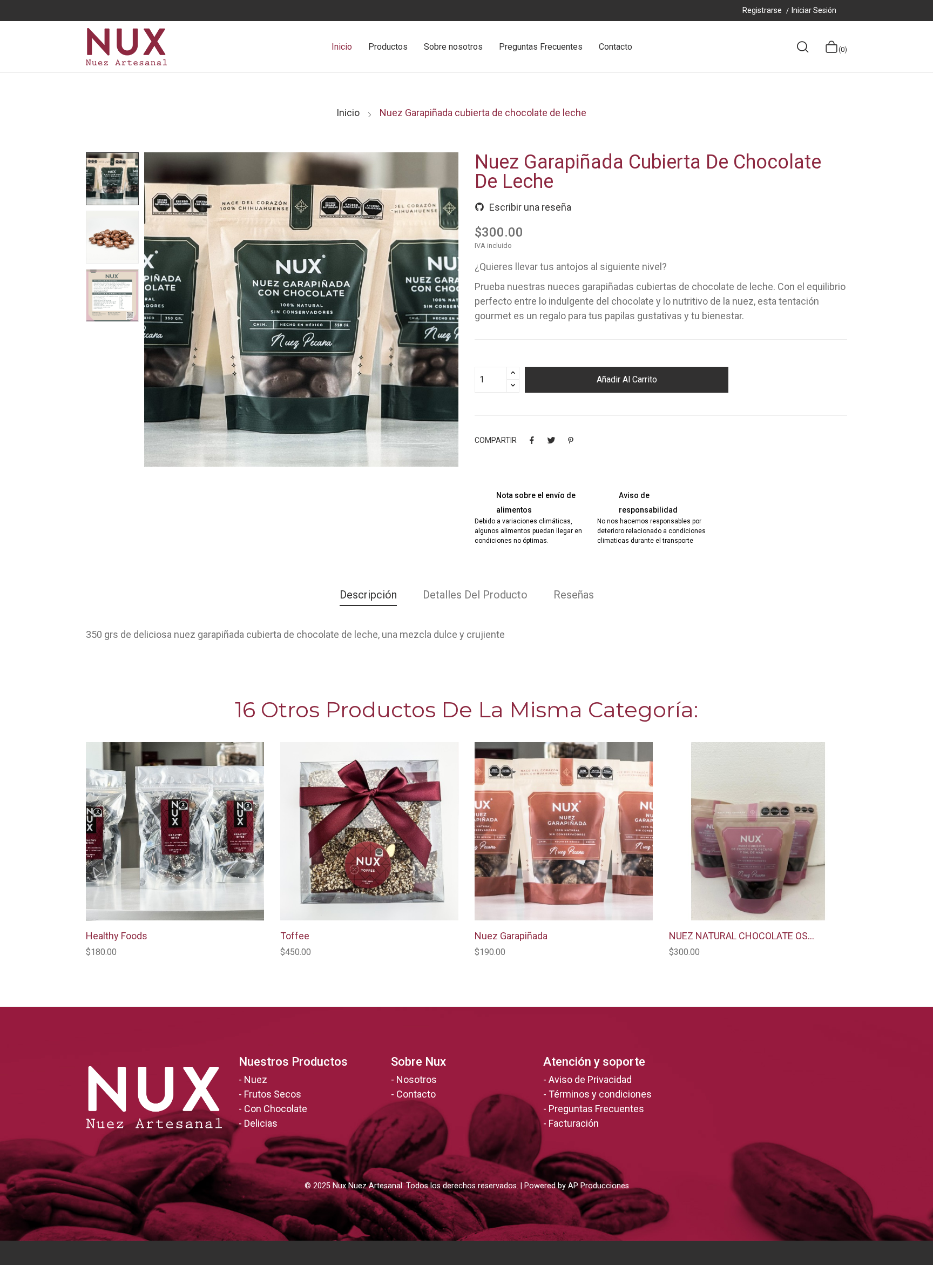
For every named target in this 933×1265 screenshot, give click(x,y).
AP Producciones (598, 1185)
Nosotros (416, 1079)
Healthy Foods (116, 936)
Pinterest (570, 440)
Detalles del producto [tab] (475, 594)
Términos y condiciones (600, 1094)
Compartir (532, 440)
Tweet (551, 440)
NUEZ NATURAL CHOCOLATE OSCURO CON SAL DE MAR (744, 936)
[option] (112, 178)
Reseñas (573, 594)
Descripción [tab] (368, 594)
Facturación (574, 1123)
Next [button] (420, 311)
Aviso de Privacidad (590, 1079)
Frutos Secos (272, 1094)
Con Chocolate (275, 1108)
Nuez (255, 1079)
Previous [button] (181, 311)
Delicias (261, 1123)
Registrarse (762, 10)
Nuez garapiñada (511, 936)
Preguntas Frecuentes (596, 1108)
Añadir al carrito (627, 379)
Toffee (294, 936)
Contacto (416, 1094)
